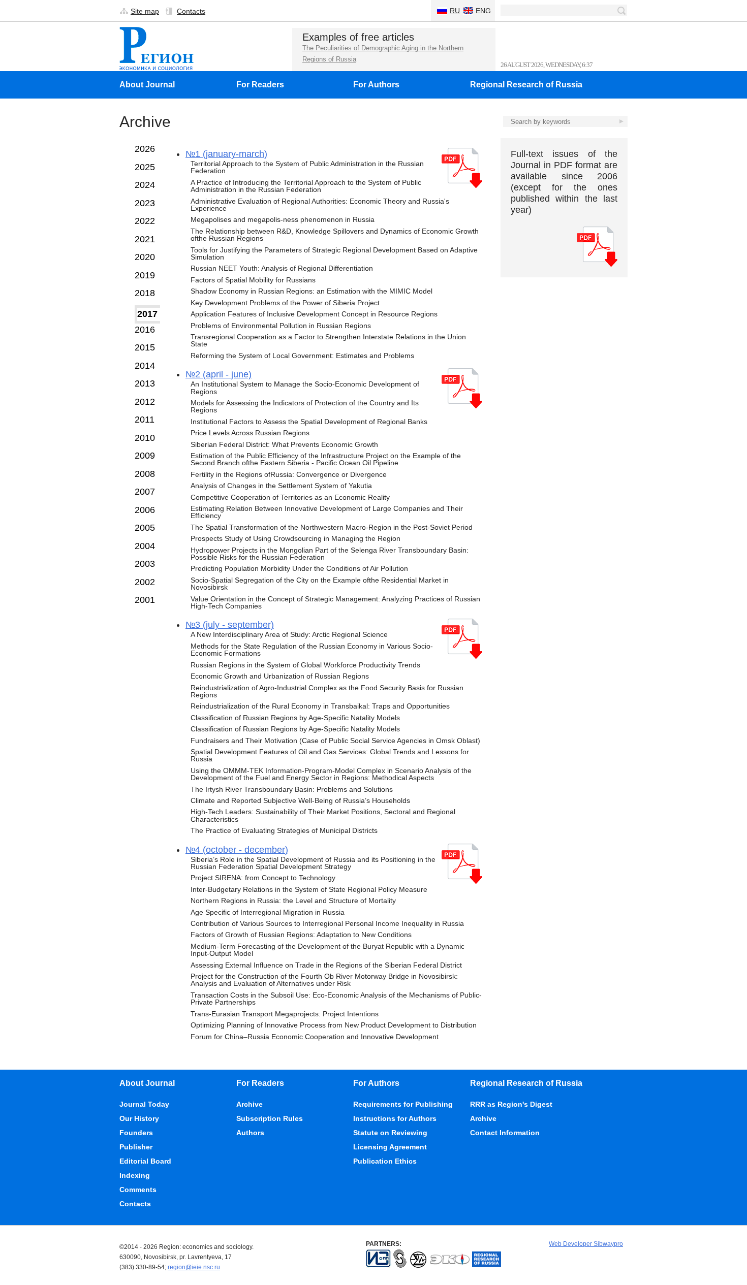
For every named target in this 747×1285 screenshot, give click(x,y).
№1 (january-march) (226, 154)
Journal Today (144, 1104)
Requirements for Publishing (403, 1104)
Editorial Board (145, 1161)
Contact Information (505, 1133)
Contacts (191, 11)
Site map (145, 11)
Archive (249, 1104)
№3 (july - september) (229, 625)
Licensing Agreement (390, 1147)
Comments (138, 1189)
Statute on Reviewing (390, 1133)
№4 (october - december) (236, 850)
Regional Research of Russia (526, 84)
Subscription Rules (269, 1118)
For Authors (376, 84)
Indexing (134, 1175)
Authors (250, 1133)
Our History (139, 1118)
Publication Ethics (385, 1161)
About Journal (147, 84)
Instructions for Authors (395, 1118)
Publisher (135, 1147)
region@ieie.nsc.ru (194, 1267)
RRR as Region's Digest (511, 1104)
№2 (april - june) (218, 374)
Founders (136, 1133)
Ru (455, 11)
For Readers (260, 84)
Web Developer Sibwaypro (586, 1243)
